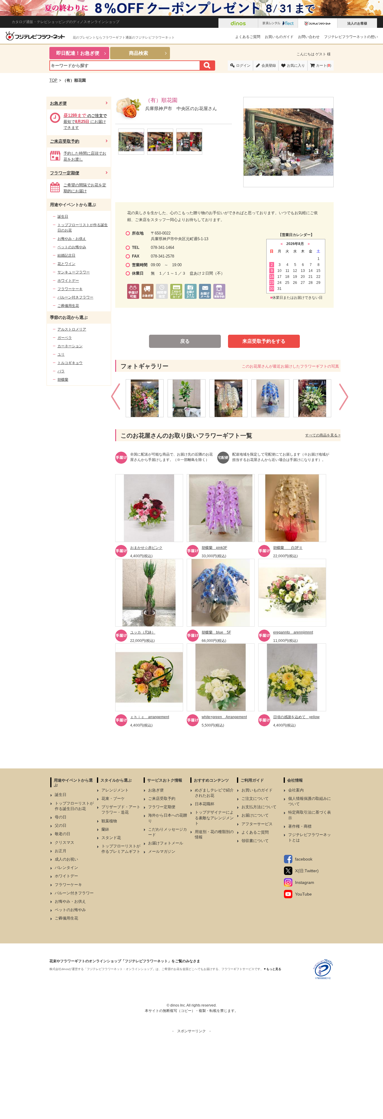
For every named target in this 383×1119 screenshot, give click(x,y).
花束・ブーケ (113, 798)
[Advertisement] (191, 1076)
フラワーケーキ (70, 289)
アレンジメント (115, 790)
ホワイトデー (68, 280)
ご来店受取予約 (64, 141)
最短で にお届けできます (85, 121)
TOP (53, 80)
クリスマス (64, 842)
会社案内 (296, 790)
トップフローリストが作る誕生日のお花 (82, 227)
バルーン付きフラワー (75, 297)
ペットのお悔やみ (71, 247)
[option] (147, 398)
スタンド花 (111, 837)
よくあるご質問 (247, 37)
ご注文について (255, 798)
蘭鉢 (105, 829)
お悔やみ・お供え (71, 239)
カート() (323, 65)
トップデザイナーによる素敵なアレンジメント (214, 817)
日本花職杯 (204, 804)
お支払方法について (258, 807)
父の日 (60, 825)
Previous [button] (116, 398)
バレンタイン (66, 867)
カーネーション (70, 346)
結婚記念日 (66, 255)
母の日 (60, 817)
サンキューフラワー (73, 272)
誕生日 (62, 216)
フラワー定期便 (64, 172)
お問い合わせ (309, 37)
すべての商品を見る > (323, 435)
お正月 (60, 851)
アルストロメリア (71, 329)
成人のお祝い (66, 859)
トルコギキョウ (70, 363)
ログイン (243, 65)
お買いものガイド (279, 37)
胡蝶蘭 (62, 379)
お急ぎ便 (58, 103)
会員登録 (269, 65)
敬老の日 (62, 834)
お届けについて (255, 815)
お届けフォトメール (165, 843)
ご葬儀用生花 (68, 306)
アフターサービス (257, 824)
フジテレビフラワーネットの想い (351, 37)
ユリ (61, 354)
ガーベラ (64, 338)
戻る (185, 341)
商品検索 (138, 53)
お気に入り (296, 65)
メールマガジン (161, 851)
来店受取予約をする (263, 341)
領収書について (255, 840)
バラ (61, 371)
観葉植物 (109, 821)
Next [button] (344, 398)
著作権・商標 (299, 826)
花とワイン (66, 264)
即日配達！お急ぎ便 (77, 53)
